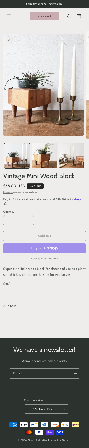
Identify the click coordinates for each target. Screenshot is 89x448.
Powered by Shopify (59, 439)
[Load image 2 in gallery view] (44, 155)
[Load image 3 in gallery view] (71, 155)
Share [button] (12, 306)
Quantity (8, 211)
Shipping (8, 191)
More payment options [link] (44, 258)
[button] (8, 16)
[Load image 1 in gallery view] (17, 155)
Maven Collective (38, 439)
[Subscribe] (75, 373)
